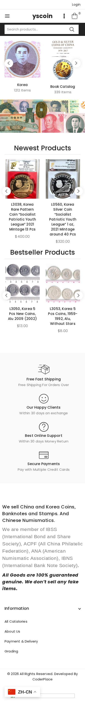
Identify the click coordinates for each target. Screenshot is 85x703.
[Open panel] (7, 16)
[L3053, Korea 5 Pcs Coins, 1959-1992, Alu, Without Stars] (63, 283)
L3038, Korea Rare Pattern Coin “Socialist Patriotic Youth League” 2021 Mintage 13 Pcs (22, 217)
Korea (22, 84)
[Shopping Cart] (74, 16)
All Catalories (16, 621)
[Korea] (22, 59)
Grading (11, 651)
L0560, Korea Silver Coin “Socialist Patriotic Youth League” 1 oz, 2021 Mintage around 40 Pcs (62, 219)
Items (22, 90)
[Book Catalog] (63, 60)
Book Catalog (62, 86)
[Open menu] (64, 16)
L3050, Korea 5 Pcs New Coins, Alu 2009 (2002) (22, 313)
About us (12, 631)
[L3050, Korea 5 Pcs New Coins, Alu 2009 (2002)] (22, 283)
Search (72, 29)
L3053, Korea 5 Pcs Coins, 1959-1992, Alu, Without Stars (62, 316)
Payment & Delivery (21, 641)
